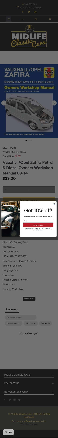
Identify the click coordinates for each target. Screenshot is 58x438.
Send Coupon (38, 225)
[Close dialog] (55, 203)
